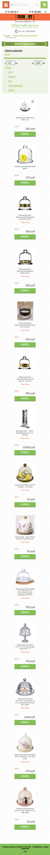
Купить (25, 134)
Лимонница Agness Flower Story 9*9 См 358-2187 (25, 538)
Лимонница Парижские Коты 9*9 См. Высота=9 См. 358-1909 (25, 811)
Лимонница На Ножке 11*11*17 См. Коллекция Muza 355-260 (25, 647)
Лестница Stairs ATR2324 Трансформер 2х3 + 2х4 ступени (25, 433)
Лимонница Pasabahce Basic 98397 (25, 167)
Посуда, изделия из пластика (25, 36)
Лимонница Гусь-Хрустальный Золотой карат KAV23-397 (25, 379)
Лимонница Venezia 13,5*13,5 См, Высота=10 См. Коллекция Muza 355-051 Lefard (25, 702)
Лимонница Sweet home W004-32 (25, 119)
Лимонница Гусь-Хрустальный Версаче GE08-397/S (25, 271)
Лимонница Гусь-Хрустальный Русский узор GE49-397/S (25, 325)
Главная (7, 36)
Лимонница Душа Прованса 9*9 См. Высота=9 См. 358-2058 (25, 757)
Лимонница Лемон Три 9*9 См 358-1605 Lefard (25, 486)
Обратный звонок (25, 25)
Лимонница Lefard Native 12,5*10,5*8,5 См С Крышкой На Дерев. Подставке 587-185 (25, 592)
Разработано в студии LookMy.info (35, 848)
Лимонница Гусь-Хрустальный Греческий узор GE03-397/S (25, 217)
